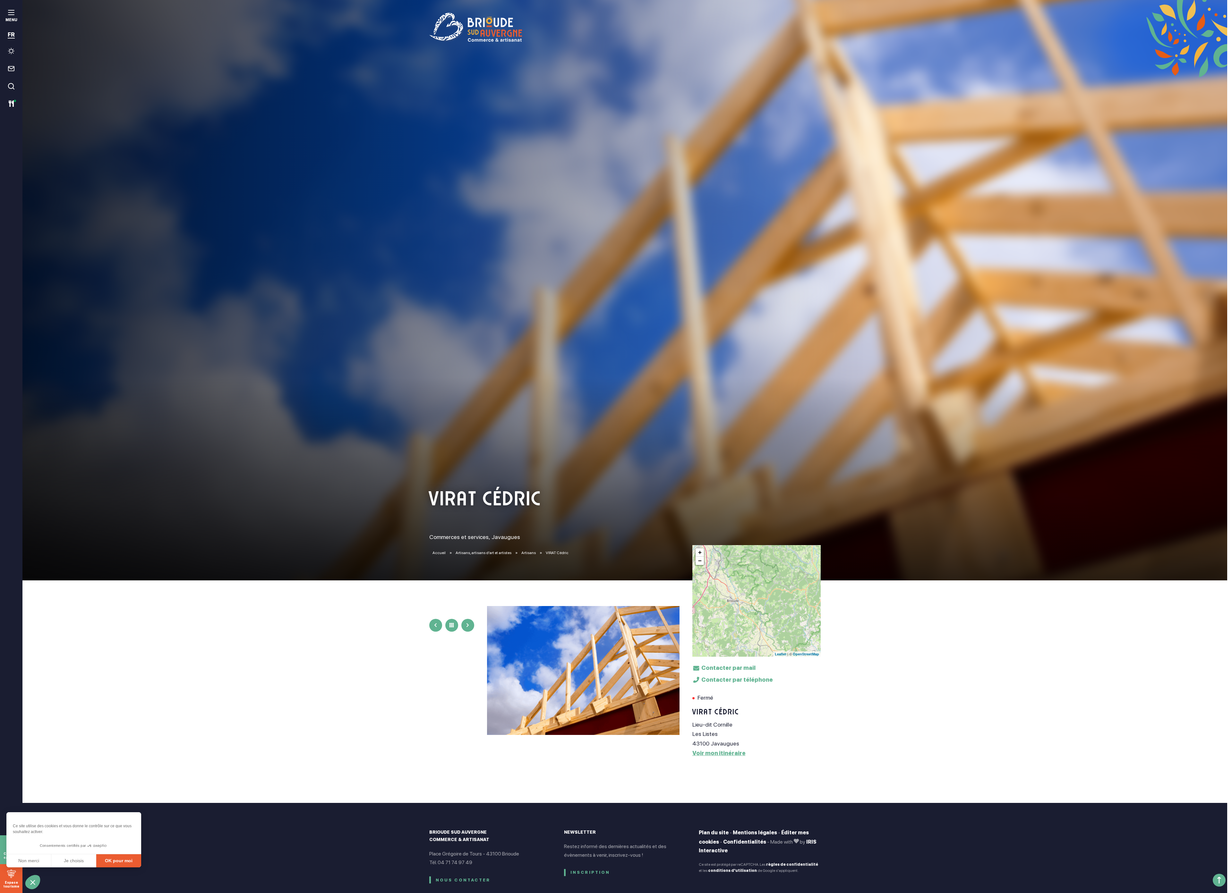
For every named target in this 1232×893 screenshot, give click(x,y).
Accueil (439, 553)
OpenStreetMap (806, 654)
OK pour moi (119, 860)
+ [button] (700, 552)
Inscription (590, 872)
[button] (32, 882)
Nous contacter (463, 880)
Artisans (528, 553)
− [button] (700, 560)
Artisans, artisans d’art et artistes (484, 553)
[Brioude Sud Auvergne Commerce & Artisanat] (625, 27)
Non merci (28, 860)
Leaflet (780, 654)
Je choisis (74, 860)
